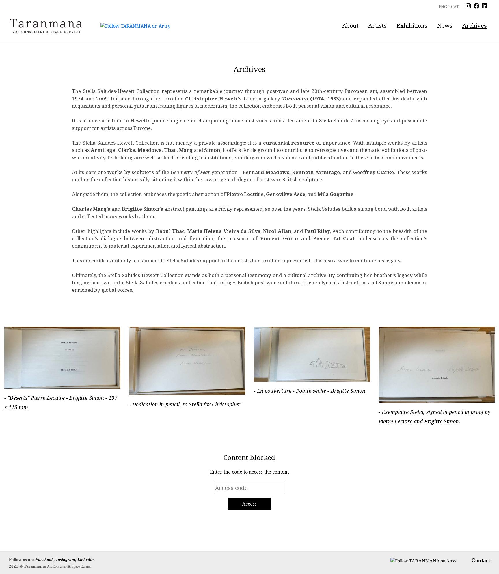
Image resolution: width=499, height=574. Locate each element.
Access (249, 504)
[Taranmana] (46, 25)
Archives (474, 25)
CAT (455, 6)
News (445, 25)
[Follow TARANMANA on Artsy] (135, 25)
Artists (377, 25)
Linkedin (85, 559)
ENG (443, 6)
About (350, 25)
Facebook (44, 559)
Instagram (65, 559)
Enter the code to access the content (249, 472)
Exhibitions (411, 25)
